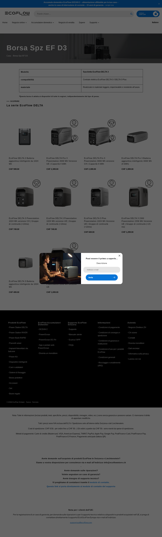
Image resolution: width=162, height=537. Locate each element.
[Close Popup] (119, 255)
